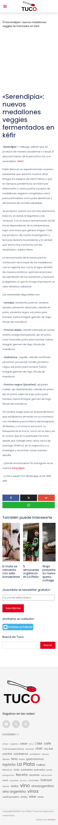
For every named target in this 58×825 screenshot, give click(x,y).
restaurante (46, 775)
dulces (6, 759)
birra (31, 744)
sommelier (34, 780)
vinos (33, 791)
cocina (7, 754)
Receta (22, 774)
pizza (49, 769)
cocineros (21, 754)
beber (24, 743)
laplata (8, 764)
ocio (16, 770)
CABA (38, 743)
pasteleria (27, 769)
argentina (14, 744)
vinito (15, 786)
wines (41, 796)
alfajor (5, 744)
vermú (5, 786)
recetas (34, 775)
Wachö (52, 819)
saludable (14, 780)
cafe (47, 743)
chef (38, 748)
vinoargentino (42, 786)
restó (5, 780)
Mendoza (7, 769)
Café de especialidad (13, 749)
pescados (39, 769)
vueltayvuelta (10, 796)
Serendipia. (18, 468)
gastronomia (35, 759)
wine (32, 796)
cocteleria (34, 754)
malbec (40, 765)
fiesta (22, 759)
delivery (45, 754)
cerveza (29, 749)
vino (25, 785)
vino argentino (14, 791)
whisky (24, 796)
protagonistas (8, 775)
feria (14, 759)
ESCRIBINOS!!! (10, 734)
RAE (20, 161)
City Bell (48, 748)
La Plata (26, 764)
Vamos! (46, 780)
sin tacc (23, 780)
